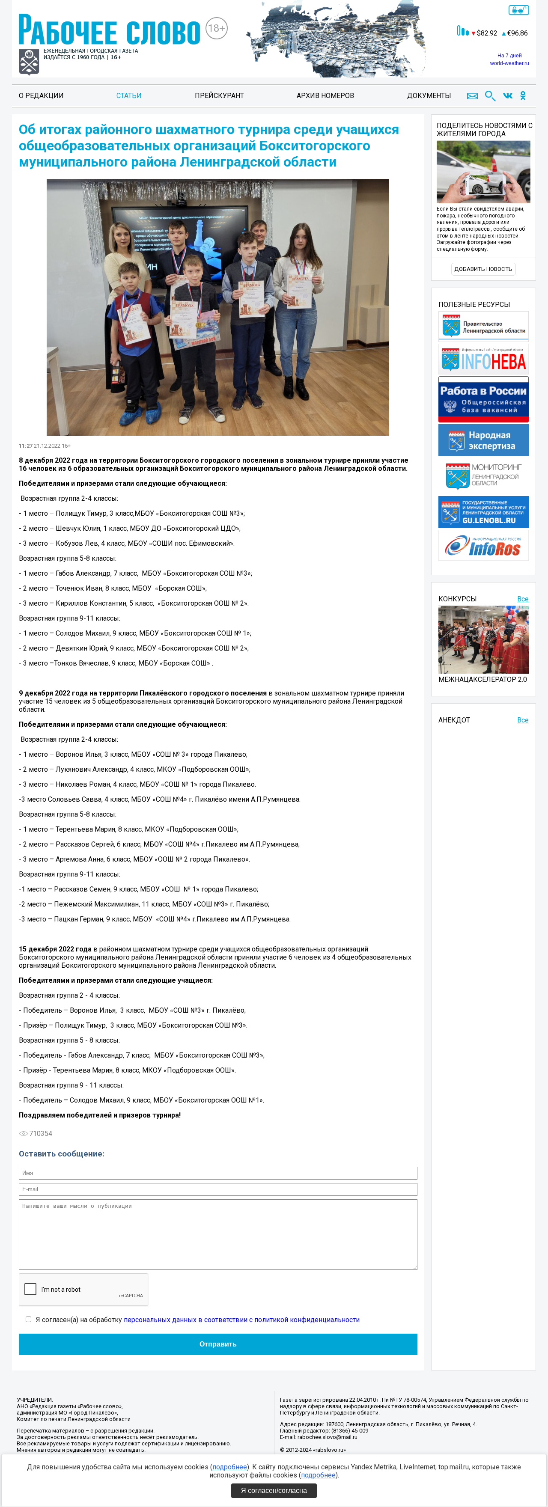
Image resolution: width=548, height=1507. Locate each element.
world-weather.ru (509, 63)
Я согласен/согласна (274, 1490)
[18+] (109, 45)
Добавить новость (483, 269)
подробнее (229, 1467)
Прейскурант (219, 96)
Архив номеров (325, 96)
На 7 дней (509, 56)
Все (523, 599)
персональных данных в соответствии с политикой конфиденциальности (242, 1320)
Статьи (129, 96)
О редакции (41, 96)
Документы (429, 96)
